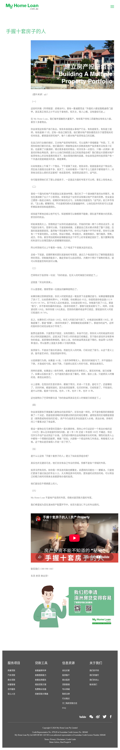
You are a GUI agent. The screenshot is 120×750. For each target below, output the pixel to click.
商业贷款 (11, 680)
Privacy (53, 739)
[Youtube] (83, 716)
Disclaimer (61, 739)
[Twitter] (104, 716)
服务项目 (14, 663)
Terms (46, 739)
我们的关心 (94, 680)
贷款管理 (66, 685)
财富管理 (11, 685)
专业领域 (66, 689)
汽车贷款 (11, 675)
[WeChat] (91, 716)
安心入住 (11, 694)
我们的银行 (94, 675)
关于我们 (96, 663)
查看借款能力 (40, 675)
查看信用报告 (40, 680)
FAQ (64, 708)
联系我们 (93, 685)
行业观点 (66, 699)
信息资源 (68, 663)
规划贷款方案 (40, 685)
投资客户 (66, 675)
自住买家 (66, 670)
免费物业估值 (40, 689)
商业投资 (66, 680)
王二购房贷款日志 (69, 703)
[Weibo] (98, 716)
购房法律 (66, 694)
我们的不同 (94, 670)
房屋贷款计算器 (41, 694)
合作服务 (11, 689)
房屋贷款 (11, 670)
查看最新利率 (40, 670)
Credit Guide (71, 739)
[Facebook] (110, 716)
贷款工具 (41, 663)
